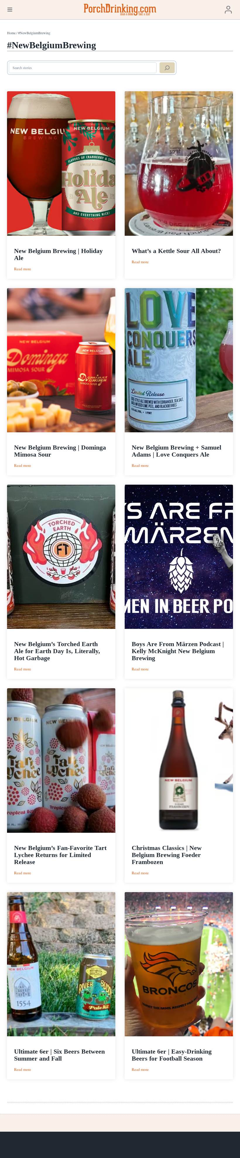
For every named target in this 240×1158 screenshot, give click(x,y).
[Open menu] (10, 9)
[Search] (167, 67)
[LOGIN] (228, 10)
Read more (22, 269)
